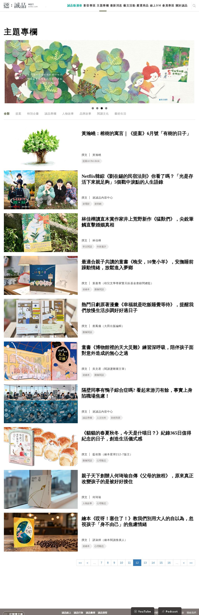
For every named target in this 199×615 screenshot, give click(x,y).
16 (169, 562)
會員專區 (168, 5)
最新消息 (116, 5)
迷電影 (86, 203)
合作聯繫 (155, 612)
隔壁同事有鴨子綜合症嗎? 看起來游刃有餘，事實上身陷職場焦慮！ (137, 393)
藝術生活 (120, 113)
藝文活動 (129, 5)
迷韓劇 (97, 203)
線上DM (155, 5)
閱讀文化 (103, 113)
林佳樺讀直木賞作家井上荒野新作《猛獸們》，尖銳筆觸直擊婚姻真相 (138, 221)
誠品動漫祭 (74, 5)
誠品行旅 (78, 612)
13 (145, 562)
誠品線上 (66, 612)
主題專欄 (103, 5)
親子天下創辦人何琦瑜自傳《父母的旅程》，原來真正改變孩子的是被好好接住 (138, 478)
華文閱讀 (87, 246)
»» (191, 562)
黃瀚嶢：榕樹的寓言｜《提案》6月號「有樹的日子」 (136, 133)
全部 (7, 113)
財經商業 (115, 417)
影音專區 (90, 5)
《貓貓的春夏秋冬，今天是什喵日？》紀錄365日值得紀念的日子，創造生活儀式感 (136, 435)
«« (80, 562)
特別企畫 (33, 113)
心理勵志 (101, 460)
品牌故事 (85, 113)
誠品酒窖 (102, 612)
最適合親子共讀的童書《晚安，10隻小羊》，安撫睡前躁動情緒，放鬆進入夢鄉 (138, 264)
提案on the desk (91, 161)
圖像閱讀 (99, 289)
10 (121, 562)
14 (153, 562)
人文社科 (101, 417)
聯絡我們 (191, 612)
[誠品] (21, 5)
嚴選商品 (143, 5)
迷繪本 (86, 289)
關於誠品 (182, 5)
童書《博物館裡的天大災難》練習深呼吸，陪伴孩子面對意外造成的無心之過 (138, 350)
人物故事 (68, 113)
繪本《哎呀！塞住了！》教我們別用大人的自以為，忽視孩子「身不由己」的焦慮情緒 (138, 521)
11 (129, 562)
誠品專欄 (50, 113)
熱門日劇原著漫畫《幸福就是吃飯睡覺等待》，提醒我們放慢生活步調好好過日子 (138, 307)
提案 (18, 113)
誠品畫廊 (90, 612)
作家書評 (101, 246)
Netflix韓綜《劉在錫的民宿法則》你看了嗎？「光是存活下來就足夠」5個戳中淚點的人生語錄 (137, 179)
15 (161, 562)
